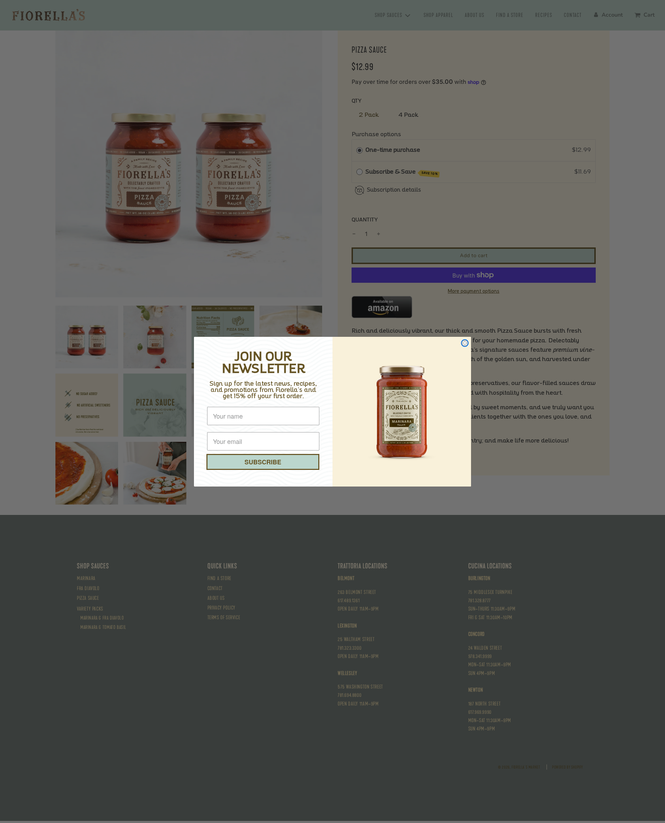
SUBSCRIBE (263, 461)
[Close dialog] (464, 343)
